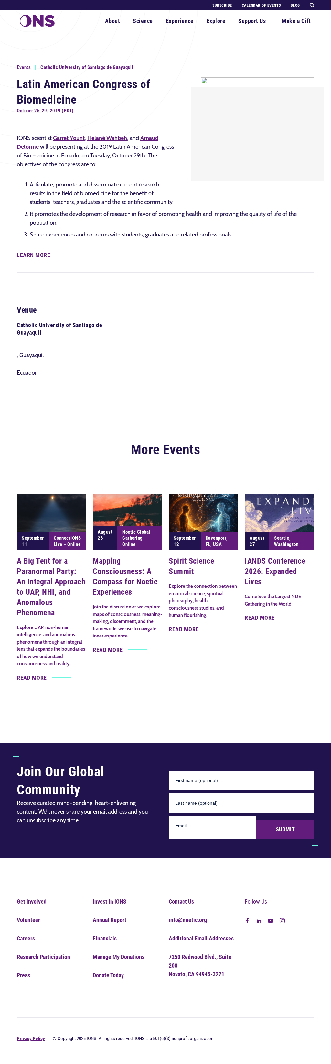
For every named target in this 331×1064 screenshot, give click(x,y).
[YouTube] (270, 920)
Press (23, 975)
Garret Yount (69, 138)
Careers (26, 938)
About (112, 20)
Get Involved (32, 901)
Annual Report (109, 920)
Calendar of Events (261, 5)
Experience (180, 20)
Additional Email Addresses (201, 938)
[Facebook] (247, 920)
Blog (295, 5)
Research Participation (43, 956)
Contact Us (181, 901)
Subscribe (222, 5)
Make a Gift (296, 20)
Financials (105, 938)
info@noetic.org (188, 920)
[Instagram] (282, 920)
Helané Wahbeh (107, 138)
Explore (216, 20)
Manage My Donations (118, 956)
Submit (285, 829)
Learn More (33, 255)
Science (143, 20)
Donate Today (108, 975)
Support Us (252, 20)
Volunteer (28, 920)
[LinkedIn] (259, 920)
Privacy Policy (31, 1038)
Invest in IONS (109, 901)
